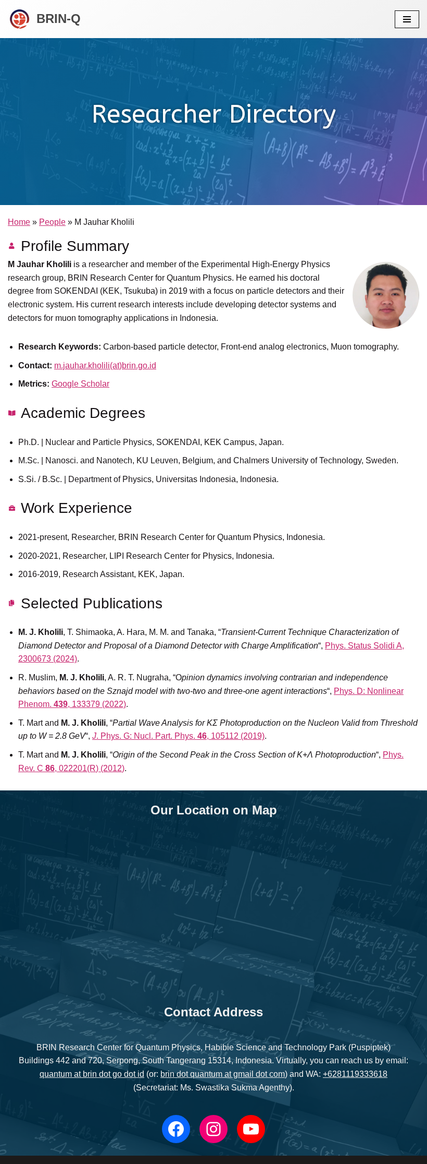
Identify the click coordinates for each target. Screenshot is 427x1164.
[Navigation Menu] (407, 19)
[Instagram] (213, 1129)
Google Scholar (80, 383)
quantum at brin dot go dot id (92, 1074)
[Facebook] (176, 1129)
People (52, 222)
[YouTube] (251, 1129)
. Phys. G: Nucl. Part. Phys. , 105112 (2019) (180, 735)
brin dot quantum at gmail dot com (222, 1074)
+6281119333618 (355, 1074)
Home (19, 222)
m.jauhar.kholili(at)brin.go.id (105, 365)
